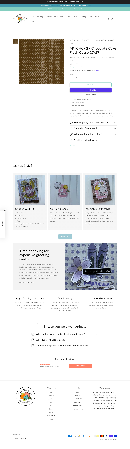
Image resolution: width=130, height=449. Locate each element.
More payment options (90, 94)
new (51, 392)
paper (51, 402)
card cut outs (51, 399)
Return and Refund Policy (77, 399)
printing (51, 412)
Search (77, 392)
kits (51, 406)
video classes (51, 416)
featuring (51, 395)
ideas (51, 419)
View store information (78, 105)
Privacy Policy (77, 402)
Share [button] (73, 145)
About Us (77, 395)
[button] (40, 16)
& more (51, 409)
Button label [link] (65, 236)
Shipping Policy (77, 406)
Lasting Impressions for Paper (110, 439)
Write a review (80, 366)
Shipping (72, 67)
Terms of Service (78, 409)
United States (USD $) (20, 438)
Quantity (72, 74)
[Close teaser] (5, 210)
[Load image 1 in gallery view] (15, 41)
